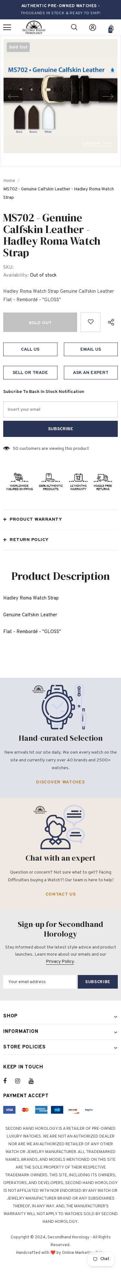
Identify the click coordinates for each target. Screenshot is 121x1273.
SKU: (8, 268)
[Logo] (34, 28)
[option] (60, 96)
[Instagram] (21, 1081)
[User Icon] (92, 27)
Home (9, 181)
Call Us (30, 349)
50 (15, 448)
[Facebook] (9, 1081)
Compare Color (97, 143)
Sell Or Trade (30, 373)
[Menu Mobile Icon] (7, 27)
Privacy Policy (60, 961)
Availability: (16, 275)
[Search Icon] (74, 27)
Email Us (90, 349)
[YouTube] (34, 1081)
